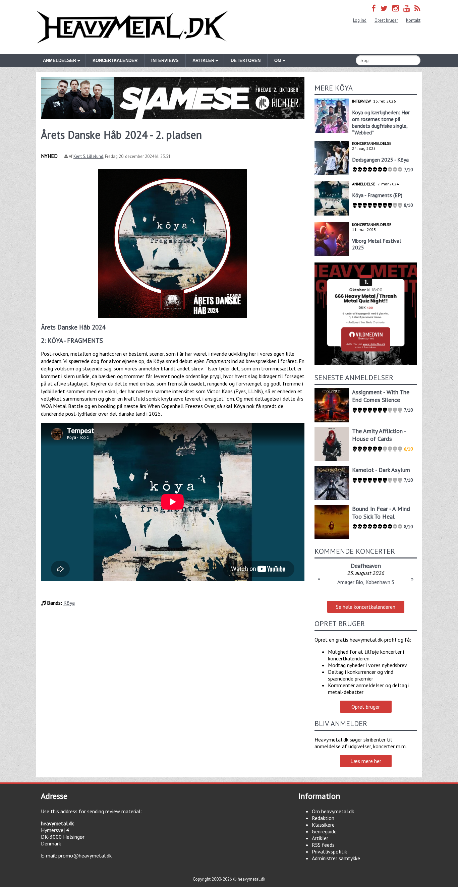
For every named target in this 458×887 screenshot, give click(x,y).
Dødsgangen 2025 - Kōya (380, 159)
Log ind (359, 20)
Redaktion (323, 818)
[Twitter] (384, 8)
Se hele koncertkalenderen (365, 606)
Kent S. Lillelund (88, 156)
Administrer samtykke (336, 858)
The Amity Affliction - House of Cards (379, 434)
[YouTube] (406, 8)
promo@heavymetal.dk (85, 855)
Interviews (165, 60)
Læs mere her (365, 761)
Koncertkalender (115, 60)
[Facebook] (373, 8)
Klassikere (323, 824)
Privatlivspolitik (329, 851)
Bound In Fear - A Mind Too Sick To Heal (381, 512)
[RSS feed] (417, 8)
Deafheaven (366, 566)
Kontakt (413, 20)
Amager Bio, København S (365, 582)
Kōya (69, 602)
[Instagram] (395, 8)
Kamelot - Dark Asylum (381, 470)
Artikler (320, 838)
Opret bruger (386, 20)
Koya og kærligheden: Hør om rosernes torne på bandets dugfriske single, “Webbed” (381, 122)
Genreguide (324, 831)
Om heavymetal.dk (333, 811)
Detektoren (246, 60)
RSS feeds (323, 844)
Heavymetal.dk (132, 27)
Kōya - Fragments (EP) (377, 195)
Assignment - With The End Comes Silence (380, 396)
